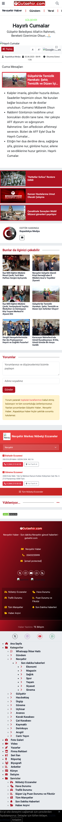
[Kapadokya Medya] (10, 233)
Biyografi (16, 762)
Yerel (50, 11)
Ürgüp (19, 701)
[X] (19, 572)
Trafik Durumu (15, 598)
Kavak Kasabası (24, 716)
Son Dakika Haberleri (46, 607)
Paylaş (9, 49)
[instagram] (27, 636)
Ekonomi (31, 666)
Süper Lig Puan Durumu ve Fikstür (35, 793)
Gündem (34, 11)
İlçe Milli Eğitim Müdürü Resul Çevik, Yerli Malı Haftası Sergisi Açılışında (15, 275)
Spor (29, 678)
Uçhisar (20, 709)
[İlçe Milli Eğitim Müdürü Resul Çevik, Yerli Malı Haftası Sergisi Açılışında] (16, 262)
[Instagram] (25, 572)
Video (14, 743)
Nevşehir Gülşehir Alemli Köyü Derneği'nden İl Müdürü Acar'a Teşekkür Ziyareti (44, 277)
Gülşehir (31, 19)
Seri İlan (15, 755)
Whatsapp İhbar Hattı (28, 651)
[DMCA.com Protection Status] (10, 514)
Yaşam (30, 682)
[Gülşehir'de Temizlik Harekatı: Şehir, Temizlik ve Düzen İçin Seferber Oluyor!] (46, 293)
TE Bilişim (39, 627)
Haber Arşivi (14, 613)
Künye (14, 770)
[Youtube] (31, 572)
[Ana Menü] (3, 3)
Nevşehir (20, 658)
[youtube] (39, 636)
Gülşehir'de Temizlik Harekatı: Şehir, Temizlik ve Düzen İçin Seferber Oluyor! (45, 306)
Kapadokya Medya (12, 57)
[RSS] (42, 572)
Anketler (15, 766)
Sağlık (29, 674)
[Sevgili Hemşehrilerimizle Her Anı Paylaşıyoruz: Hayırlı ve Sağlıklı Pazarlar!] (16, 327)
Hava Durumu (43, 592)
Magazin (31, 670)
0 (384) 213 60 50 (14, 464)
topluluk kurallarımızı (31, 400)
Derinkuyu (21, 728)
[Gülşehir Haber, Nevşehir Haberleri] (29, 3)
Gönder (9, 389)
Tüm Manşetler (15, 607)
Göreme (20, 705)
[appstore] (22, 580)
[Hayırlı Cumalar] (31, 43)
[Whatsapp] (36, 572)
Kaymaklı (21, 724)
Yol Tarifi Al (32, 464)
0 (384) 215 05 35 (14, 484)
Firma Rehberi (18, 751)
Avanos (20, 712)
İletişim (14, 774)
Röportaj (15, 759)
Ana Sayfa (16, 643)
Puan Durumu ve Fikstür (42, 600)
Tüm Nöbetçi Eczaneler (32, 492)
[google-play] (38, 580)
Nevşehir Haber (12, 10)
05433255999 (33, 555)
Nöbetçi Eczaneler (17, 592)
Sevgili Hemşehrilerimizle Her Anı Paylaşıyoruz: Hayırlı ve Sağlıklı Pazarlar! (15, 340)
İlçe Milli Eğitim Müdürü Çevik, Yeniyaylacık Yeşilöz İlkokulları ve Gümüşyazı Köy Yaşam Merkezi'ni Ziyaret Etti (15, 309)
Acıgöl (19, 732)
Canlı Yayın (22, 735)
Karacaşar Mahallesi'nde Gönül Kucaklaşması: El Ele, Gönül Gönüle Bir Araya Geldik (45, 341)
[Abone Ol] (52, 49)
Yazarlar (15, 747)
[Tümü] (58, 502)
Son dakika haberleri (32, 662)
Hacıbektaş (22, 697)
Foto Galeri (17, 739)
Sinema (30, 689)
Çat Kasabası (23, 720)
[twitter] (15, 636)
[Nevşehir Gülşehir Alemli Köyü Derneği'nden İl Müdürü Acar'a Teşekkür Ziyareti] (46, 262)
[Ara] (57, 4)
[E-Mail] (22, 237)
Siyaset (30, 686)
